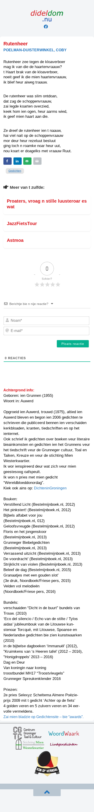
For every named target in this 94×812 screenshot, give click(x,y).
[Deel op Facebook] (7, 161)
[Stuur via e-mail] (27, 161)
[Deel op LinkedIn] (17, 161)
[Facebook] (46, 27)
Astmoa (15, 240)
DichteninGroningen (50, 488)
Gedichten (14, 170)
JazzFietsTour (22, 223)
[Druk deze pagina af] (37, 161)
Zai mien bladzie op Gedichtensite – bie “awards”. (43, 717)
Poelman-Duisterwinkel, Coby (35, 50)
